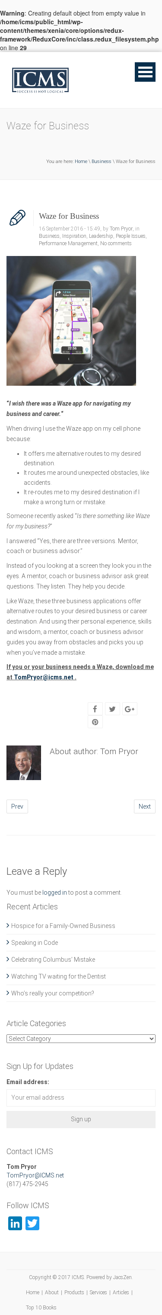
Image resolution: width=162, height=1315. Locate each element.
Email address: (27, 1081)
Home (81, 161)
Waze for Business (69, 216)
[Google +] (129, 709)
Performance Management (68, 243)
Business (101, 161)
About (52, 1292)
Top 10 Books (41, 1308)
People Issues (131, 236)
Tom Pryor (121, 229)
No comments (116, 243)
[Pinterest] (95, 722)
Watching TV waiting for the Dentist (58, 976)
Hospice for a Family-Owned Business (63, 925)
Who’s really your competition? (52, 993)
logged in (54, 892)
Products (74, 1292)
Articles (121, 1292)
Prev (17, 806)
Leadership (101, 236)
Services (98, 1292)
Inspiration (74, 236)
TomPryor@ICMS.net (35, 1175)
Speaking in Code (34, 942)
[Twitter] (112, 709)
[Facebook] (95, 709)
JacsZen (122, 1277)
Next (145, 806)
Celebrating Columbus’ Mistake (53, 959)
